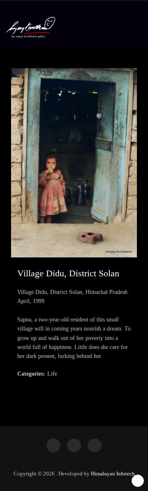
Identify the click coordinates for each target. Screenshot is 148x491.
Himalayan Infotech (113, 473)
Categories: (31, 374)
